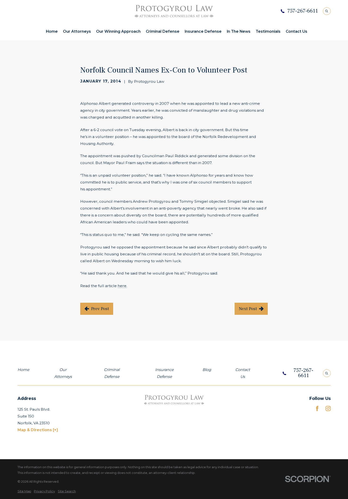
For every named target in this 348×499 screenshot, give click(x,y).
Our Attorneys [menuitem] (77, 31)
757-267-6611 (302, 11)
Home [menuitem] (52, 31)
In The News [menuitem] (238, 31)
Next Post (248, 308)
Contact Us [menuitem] (296, 31)
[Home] (174, 11)
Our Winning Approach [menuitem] (118, 31)
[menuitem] (24, 491)
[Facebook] (317, 408)
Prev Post (100, 308)
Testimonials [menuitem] (268, 31)
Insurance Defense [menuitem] (203, 31)
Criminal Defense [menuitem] (162, 31)
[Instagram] (328, 408)
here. (122, 286)
